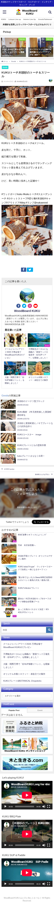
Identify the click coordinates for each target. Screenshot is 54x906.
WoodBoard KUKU (27, 310)
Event (40, 710)
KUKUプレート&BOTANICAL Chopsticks (22, 681)
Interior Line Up (29, 19)
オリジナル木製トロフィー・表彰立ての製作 (24, 674)
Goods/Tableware (45, 19)
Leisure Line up (15, 19)
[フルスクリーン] (48, 806)
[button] (4, 47)
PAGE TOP (50, 876)
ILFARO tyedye (9, 469)
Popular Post (14, 710)
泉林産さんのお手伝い (42, 474)
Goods (5, 67)
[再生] (5, 806)
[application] (27, 795)
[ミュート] (43, 806)
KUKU (3, 19)
